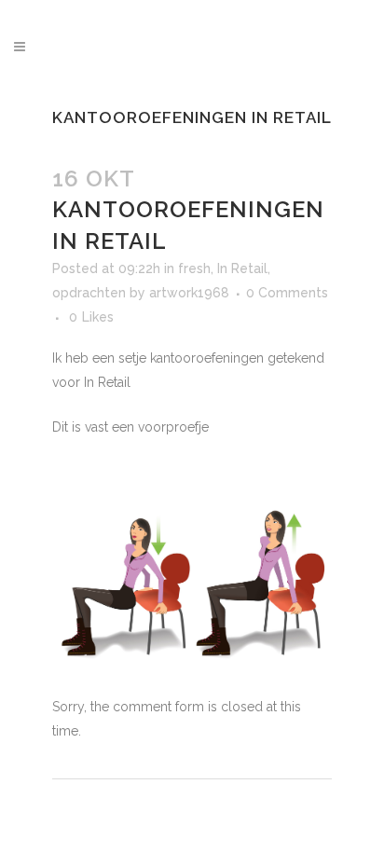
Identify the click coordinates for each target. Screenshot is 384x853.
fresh (194, 268)
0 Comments (287, 292)
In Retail (242, 268)
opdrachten (89, 292)
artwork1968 (189, 292)
